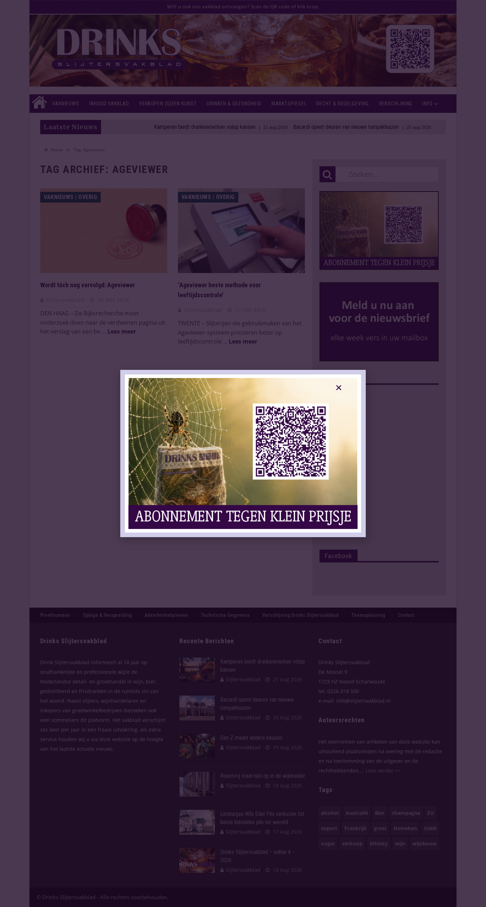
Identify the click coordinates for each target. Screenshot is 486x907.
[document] (243, 453)
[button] (338, 387)
